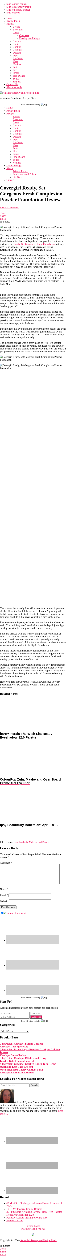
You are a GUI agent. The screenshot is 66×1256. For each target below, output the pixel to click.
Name (4, 889)
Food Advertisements (29, 105)
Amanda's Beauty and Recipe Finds (38, 1240)
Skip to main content (16, 4)
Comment (6, 862)
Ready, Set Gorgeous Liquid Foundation (34, 244)
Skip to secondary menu (18, 6)
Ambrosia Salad (14, 1220)
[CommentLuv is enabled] (15, 913)
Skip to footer (13, 12)
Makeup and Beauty (39, 842)
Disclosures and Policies (33, 1228)
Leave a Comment (9, 207)
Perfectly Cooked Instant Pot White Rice (26, 1217)
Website (4, 901)
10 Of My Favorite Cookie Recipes (24, 1209)
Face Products (20, 842)
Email (4, 895)
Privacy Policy (33, 1226)
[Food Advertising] (33, 1235)
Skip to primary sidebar (18, 9)
